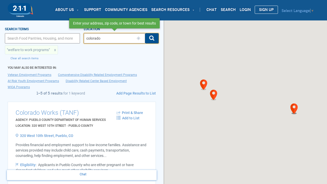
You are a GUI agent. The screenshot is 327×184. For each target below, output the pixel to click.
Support (92, 10)
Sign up (266, 10)
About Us (64, 10)
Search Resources (170, 10)
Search (228, 10)
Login (245, 10)
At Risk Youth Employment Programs (33, 81)
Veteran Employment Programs (29, 75)
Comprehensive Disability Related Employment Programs (97, 75)
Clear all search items (24, 58)
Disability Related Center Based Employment (96, 81)
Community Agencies (126, 10)
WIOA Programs (19, 87)
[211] (20, 9)
